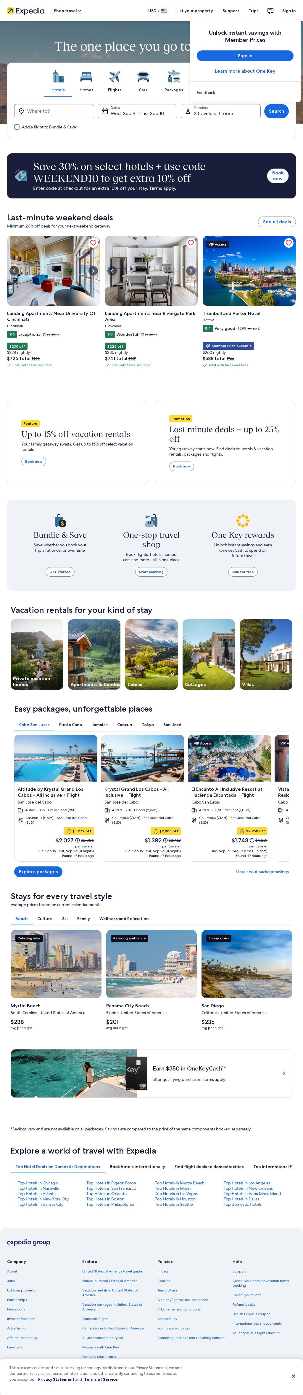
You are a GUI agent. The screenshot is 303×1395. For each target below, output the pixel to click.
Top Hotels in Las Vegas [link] (176, 1193)
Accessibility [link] (167, 1318)
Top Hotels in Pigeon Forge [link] (111, 1183)
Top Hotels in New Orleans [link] (248, 1188)
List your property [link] (21, 1290)
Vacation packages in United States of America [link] (112, 1307)
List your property (194, 10)
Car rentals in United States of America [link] (113, 1328)
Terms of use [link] (167, 1290)
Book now (277, 176)
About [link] (12, 1271)
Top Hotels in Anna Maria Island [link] (252, 1193)
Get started (60, 572)
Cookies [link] (163, 1280)
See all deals (277, 222)
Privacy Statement (56, 1379)
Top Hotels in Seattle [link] (174, 1204)
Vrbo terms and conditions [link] (178, 1309)
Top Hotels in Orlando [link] (106, 1193)
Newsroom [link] (16, 1309)
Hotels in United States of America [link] (109, 1280)
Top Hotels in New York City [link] (43, 1199)
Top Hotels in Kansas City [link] (40, 1204)
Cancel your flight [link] (247, 1295)
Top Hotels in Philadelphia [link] (110, 1204)
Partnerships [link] (17, 1299)
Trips (254, 10)
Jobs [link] (11, 1280)
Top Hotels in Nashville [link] (38, 1188)
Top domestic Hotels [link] (243, 1204)
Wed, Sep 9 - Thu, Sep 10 (137, 113)
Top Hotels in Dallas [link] (241, 1199)
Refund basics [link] (244, 1304)
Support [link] (239, 1271)
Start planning (151, 572)
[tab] (58, 79)
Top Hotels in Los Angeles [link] (247, 1183)
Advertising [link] (16, 1328)
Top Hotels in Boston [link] (105, 1199)
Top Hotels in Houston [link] (175, 1199)
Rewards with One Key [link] (100, 1347)
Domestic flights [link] (95, 1318)
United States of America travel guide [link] (112, 1271)
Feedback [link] (15, 1347)
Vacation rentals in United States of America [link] (110, 1292)
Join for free (243, 572)
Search (276, 111)
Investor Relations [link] (21, 1318)
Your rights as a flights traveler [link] (256, 1333)
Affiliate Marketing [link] (22, 1337)
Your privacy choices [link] (173, 1328)
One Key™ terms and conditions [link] (182, 1299)
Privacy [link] (163, 1271)
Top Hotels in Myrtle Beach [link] (179, 1183)
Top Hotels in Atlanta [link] (37, 1193)
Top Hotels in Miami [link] (173, 1188)
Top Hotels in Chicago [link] (38, 1183)
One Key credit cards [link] (99, 1356)
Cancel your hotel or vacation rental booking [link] (261, 1283)
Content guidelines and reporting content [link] (191, 1337)
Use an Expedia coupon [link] (251, 1314)
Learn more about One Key (245, 71)
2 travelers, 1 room (213, 113)
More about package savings (262, 871)
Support (231, 10)
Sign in (289, 10)
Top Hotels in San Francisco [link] (111, 1188)
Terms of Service (101, 1379)
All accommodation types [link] (102, 1337)
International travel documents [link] (257, 1323)
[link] (245, 92)
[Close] (293, 1376)
